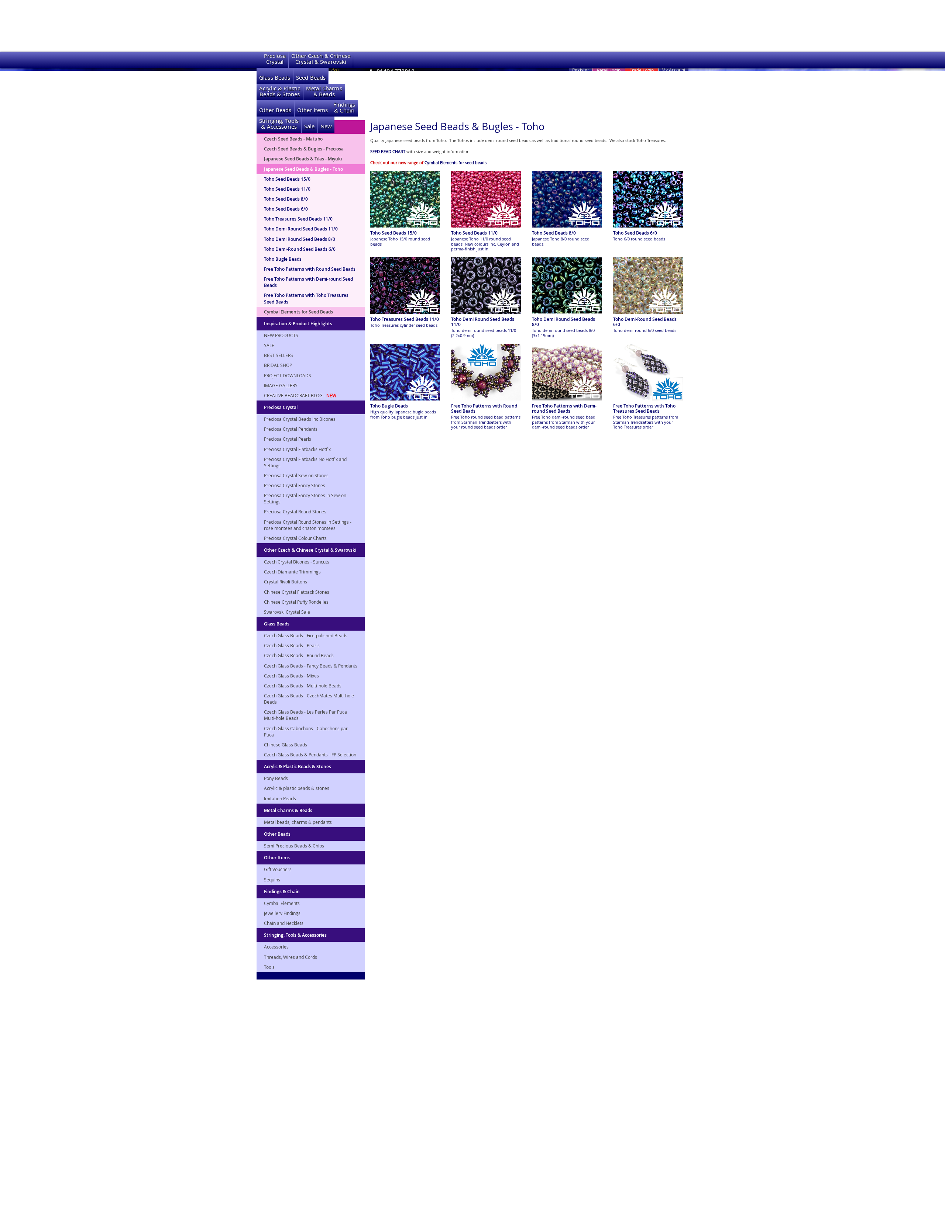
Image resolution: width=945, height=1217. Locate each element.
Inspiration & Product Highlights (298, 323)
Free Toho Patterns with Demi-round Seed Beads (308, 282)
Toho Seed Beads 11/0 (287, 189)
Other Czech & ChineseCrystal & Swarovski (320, 58)
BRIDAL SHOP (278, 365)
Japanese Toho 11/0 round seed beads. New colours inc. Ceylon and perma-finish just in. (485, 244)
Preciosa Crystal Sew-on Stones (296, 475)
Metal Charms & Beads (288, 810)
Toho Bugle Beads (283, 259)
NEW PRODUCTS (281, 335)
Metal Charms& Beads (324, 91)
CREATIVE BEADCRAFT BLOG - (300, 395)
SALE (269, 345)
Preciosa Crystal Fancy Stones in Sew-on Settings (305, 498)
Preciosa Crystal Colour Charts (295, 538)
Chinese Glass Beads (285, 745)
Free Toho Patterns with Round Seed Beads (309, 269)
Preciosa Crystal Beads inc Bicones (300, 419)
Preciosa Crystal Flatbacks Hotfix (297, 449)
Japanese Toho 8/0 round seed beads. (561, 241)
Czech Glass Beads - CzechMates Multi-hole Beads (309, 699)
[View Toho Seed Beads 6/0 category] (648, 199)
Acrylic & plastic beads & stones (296, 788)
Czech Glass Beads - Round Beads (299, 655)
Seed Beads (311, 77)
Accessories (276, 947)
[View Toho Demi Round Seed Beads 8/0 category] (567, 285)
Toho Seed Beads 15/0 (287, 179)
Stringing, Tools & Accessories (295, 935)
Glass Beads (275, 77)
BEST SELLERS (278, 355)
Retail (609, 70)
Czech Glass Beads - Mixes (291, 676)
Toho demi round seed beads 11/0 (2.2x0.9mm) (483, 332)
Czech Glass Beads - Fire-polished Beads (305, 635)
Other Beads (275, 110)
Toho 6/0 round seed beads (639, 239)
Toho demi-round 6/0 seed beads (644, 330)
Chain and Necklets (283, 923)
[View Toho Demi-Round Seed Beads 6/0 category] (648, 285)
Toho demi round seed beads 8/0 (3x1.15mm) (563, 332)
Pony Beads (276, 778)
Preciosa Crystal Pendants (290, 429)
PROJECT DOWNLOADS (287, 375)
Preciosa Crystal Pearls (287, 439)
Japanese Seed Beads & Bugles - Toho (303, 169)
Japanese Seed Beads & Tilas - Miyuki (303, 159)
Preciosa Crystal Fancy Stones (294, 485)
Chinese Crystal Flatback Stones (296, 592)
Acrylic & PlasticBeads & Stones (279, 91)
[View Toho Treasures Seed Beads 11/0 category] (405, 285)
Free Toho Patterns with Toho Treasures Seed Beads (306, 298)
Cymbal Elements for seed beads (456, 162)
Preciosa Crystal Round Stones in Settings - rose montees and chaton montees (307, 525)
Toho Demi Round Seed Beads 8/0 (299, 239)
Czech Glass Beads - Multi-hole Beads (302, 686)
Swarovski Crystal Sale (287, 612)
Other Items (312, 110)
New (326, 126)
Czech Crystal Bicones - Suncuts (296, 562)
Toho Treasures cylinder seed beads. (404, 325)
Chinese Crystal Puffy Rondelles (296, 602)
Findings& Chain (344, 107)
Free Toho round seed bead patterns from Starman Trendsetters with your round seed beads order (485, 422)
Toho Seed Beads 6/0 (286, 209)
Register (580, 70)
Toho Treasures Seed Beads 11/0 (298, 219)
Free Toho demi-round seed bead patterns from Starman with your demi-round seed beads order (563, 422)
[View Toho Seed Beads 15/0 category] (405, 199)
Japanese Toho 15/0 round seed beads (400, 241)
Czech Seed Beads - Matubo (293, 139)
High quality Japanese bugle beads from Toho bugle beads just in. (403, 414)
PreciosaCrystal (275, 58)
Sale (309, 126)
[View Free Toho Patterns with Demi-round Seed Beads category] (567, 372)
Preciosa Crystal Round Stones (295, 511)
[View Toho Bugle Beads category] (405, 372)
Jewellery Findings (282, 913)
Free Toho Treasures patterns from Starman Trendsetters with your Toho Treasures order (645, 422)
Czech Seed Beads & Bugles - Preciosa (304, 149)
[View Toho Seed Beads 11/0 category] (486, 199)
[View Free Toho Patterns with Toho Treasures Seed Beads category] (648, 372)
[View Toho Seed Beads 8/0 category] (567, 199)
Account (673, 70)
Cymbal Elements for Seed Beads (298, 312)
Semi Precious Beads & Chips (294, 846)
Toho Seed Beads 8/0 (286, 199)
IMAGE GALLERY (281, 385)
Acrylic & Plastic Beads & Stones (297, 766)
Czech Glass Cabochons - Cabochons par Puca (306, 731)
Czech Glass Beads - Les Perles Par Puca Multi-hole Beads (305, 715)
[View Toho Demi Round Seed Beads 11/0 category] (486, 285)
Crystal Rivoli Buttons (285, 582)
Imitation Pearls (280, 798)
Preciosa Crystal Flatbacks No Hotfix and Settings (305, 462)
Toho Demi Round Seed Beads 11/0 (301, 229)
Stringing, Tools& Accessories (279, 123)
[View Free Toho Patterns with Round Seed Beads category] (486, 372)
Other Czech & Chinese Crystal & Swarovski (310, 550)
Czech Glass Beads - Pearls (292, 645)
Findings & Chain (282, 891)
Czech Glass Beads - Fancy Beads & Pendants (310, 666)
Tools (269, 967)
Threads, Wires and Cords (290, 957)
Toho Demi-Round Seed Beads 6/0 (300, 249)
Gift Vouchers (278, 869)
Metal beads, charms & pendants (298, 822)
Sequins (272, 880)
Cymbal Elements (282, 903)
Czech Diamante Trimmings (292, 572)
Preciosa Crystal (281, 407)
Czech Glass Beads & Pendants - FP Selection (310, 754)
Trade (642, 70)
